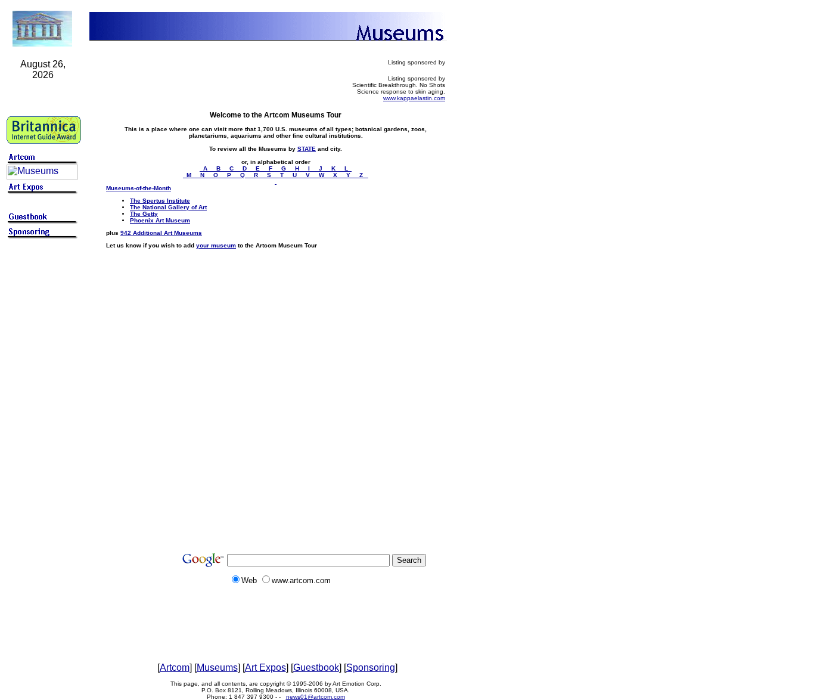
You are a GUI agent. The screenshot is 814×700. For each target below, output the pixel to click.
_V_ (308, 175)
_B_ (219, 168)
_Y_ (349, 175)
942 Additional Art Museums (161, 233)
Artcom (174, 667)
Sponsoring (370, 667)
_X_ (336, 175)
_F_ (271, 168)
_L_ (346, 168)
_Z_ (362, 175)
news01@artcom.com (315, 696)
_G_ (284, 168)
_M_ (190, 175)
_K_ (334, 168)
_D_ (245, 168)
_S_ (269, 175)
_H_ (298, 168)
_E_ (258, 168)
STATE (306, 148)
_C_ (232, 168)
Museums (217, 667)
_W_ (322, 175)
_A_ (206, 168)
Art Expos (265, 667)
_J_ (321, 168)
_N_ (203, 175)
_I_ (310, 168)
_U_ (295, 175)
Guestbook (316, 667)
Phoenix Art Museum (160, 220)
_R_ (256, 175)
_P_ (230, 175)
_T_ (282, 175)
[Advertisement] (43, 430)
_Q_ (243, 175)
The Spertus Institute (160, 200)
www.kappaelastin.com (414, 98)
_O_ (216, 175)
